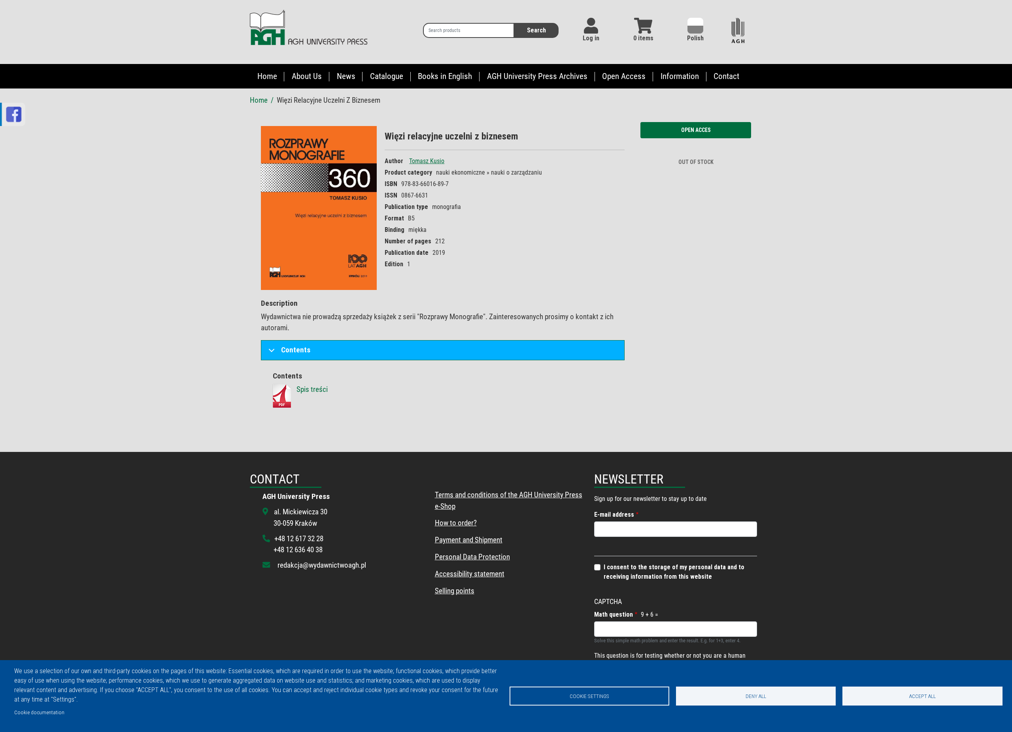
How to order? (456, 522)
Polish (695, 38)
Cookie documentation (39, 712)
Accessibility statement (469, 573)
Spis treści (312, 389)
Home (267, 76)
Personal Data (456, 556)
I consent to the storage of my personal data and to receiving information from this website (674, 571)
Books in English (445, 76)
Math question (613, 614)
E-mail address (614, 514)
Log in (591, 38)
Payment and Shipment (468, 539)
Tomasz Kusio (426, 161)
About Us (307, 76)
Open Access (624, 76)
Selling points (454, 590)
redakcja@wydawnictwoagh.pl (322, 565)
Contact (726, 76)
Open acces (696, 130)
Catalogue (386, 76)
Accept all (922, 696)
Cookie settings (589, 696)
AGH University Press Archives (537, 76)
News (346, 76)
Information (680, 76)
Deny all (756, 696)
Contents (295, 349)
